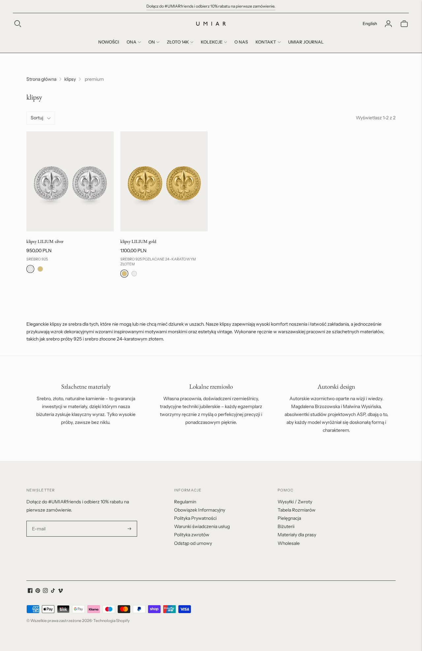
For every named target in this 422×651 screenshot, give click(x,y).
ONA (131, 41)
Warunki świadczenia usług (202, 526)
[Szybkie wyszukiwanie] (17, 23)
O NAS (241, 41)
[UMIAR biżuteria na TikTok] (52, 591)
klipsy (70, 79)
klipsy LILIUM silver (45, 241)
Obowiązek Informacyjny (199, 510)
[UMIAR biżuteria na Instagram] (45, 591)
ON (151, 41)
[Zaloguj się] (388, 23)
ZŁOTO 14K (178, 41)
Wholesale (289, 543)
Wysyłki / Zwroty (295, 502)
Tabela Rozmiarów (297, 510)
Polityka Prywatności (195, 518)
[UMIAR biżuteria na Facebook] (30, 591)
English (370, 23)
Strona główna (41, 79)
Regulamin (185, 502)
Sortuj (37, 118)
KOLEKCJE (212, 41)
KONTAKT (266, 41)
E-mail (39, 520)
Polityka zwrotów (191, 535)
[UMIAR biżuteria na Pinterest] (37, 591)
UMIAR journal (306, 41)
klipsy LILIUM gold (138, 241)
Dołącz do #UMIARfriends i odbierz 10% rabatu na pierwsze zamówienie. (210, 6)
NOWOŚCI (108, 41)
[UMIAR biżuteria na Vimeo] (60, 591)
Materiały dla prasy (297, 535)
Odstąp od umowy (193, 543)
